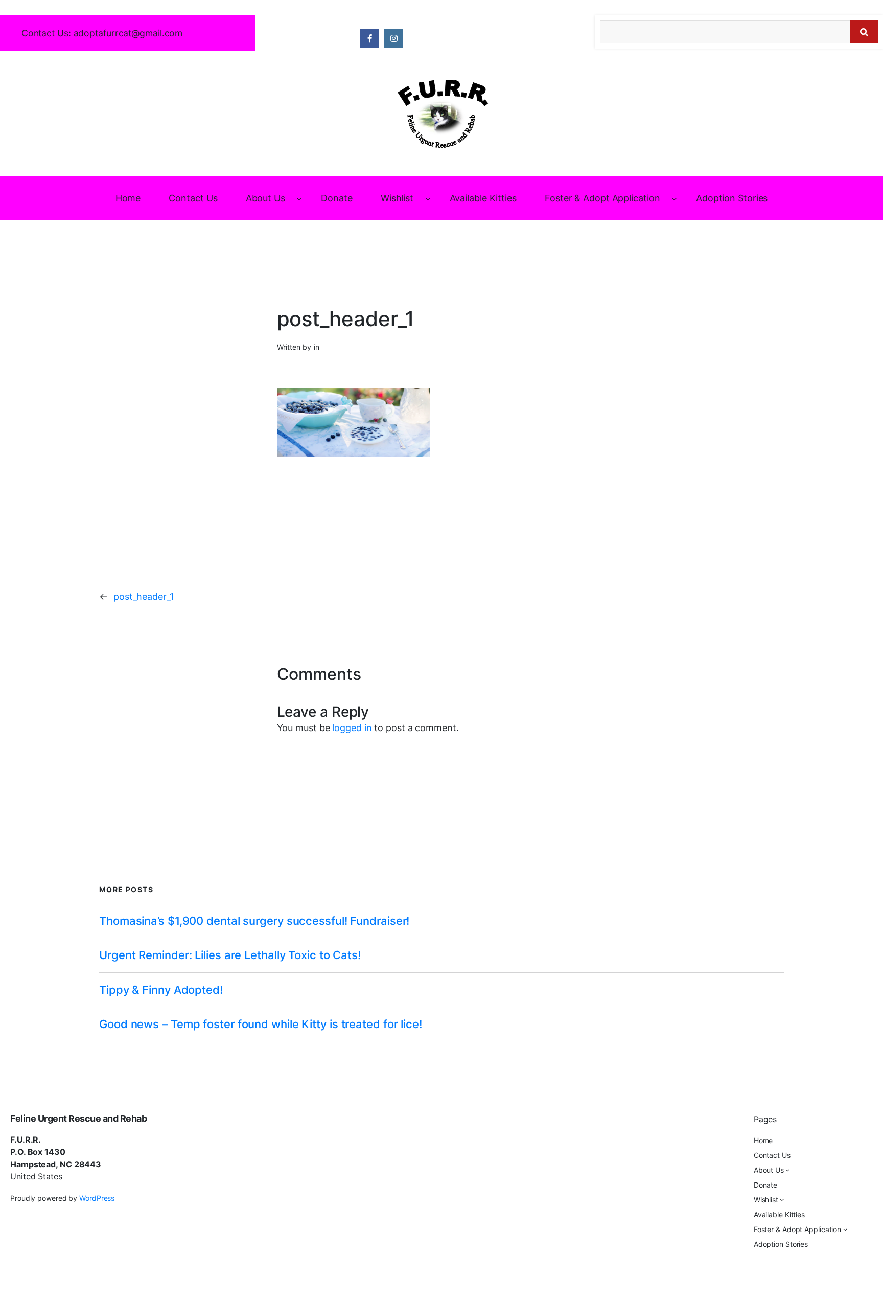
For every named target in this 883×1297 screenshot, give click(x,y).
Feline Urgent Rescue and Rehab (78, 1118)
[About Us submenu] (299, 198)
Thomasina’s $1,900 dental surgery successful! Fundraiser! (254, 920)
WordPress (96, 1198)
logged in (351, 727)
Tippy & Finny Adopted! (161, 989)
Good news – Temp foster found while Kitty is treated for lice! (260, 1024)
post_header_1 (143, 596)
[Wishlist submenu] (428, 198)
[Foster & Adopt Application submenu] (674, 198)
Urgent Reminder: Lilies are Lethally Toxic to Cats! (230, 955)
